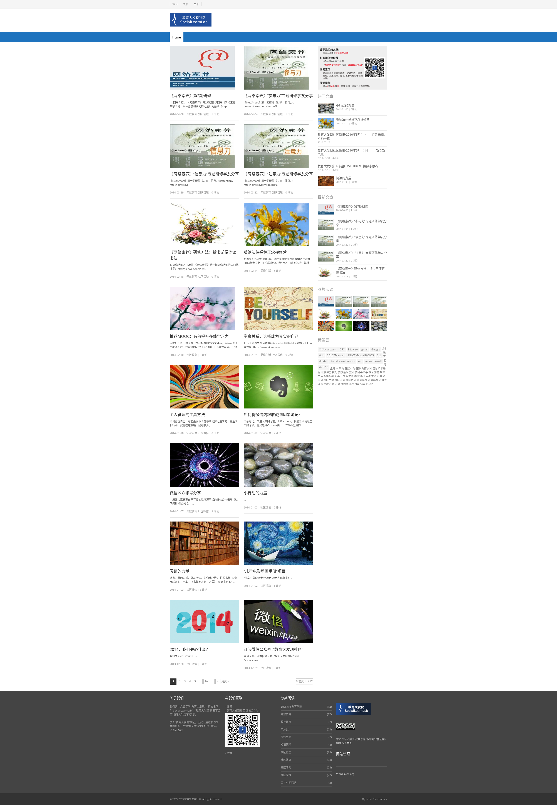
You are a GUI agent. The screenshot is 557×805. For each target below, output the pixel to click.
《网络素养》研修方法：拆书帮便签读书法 (360, 271)
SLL (379, 355)
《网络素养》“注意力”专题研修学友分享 (278, 174)
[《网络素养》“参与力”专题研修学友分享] (278, 68)
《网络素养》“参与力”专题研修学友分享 (278, 95)
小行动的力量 (255, 492)
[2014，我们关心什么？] (204, 621)
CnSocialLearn (327, 349)
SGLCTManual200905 (360, 355)
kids (321, 355)
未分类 (285, 729)
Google (375, 349)
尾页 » (225, 681)
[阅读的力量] (204, 543)
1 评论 (215, 114)
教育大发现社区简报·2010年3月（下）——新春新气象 (351, 152)
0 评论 (354, 244)
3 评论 (203, 590)
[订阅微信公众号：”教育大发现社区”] (278, 621)
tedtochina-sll (373, 361)
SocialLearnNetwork (343, 361)
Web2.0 (323, 367)
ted (360, 361)
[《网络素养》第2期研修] (204, 68)
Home (176, 37)
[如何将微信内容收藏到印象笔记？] (278, 386)
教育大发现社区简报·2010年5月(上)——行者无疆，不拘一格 (352, 136)
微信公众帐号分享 (185, 492)
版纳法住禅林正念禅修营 (265, 252)
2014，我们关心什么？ (190, 649)
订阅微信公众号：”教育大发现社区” (273, 649)
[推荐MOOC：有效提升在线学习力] (204, 308)
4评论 (335, 158)
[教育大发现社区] (190, 20)
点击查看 (177, 730)
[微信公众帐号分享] (204, 465)
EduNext (353, 349)
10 (206, 681)
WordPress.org (345, 774)
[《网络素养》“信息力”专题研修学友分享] (204, 146)
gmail (364, 349)
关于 (196, 4)
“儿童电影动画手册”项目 (264, 571)
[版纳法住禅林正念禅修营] (278, 224)
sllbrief (323, 361)
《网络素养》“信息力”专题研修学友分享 (204, 174)
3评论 (335, 170)
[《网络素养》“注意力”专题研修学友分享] (278, 146)
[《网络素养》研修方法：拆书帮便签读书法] (204, 224)
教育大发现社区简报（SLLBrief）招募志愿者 (348, 166)
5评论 (354, 109)
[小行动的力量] (278, 465)
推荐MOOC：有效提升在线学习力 (199, 336)
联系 (185, 4)
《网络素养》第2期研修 (190, 95)
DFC (342, 349)
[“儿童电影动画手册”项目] (278, 543)
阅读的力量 (179, 571)
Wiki (175, 4)
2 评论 (277, 433)
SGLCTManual (335, 355)
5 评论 (277, 271)
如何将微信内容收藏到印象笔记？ (273, 414)
